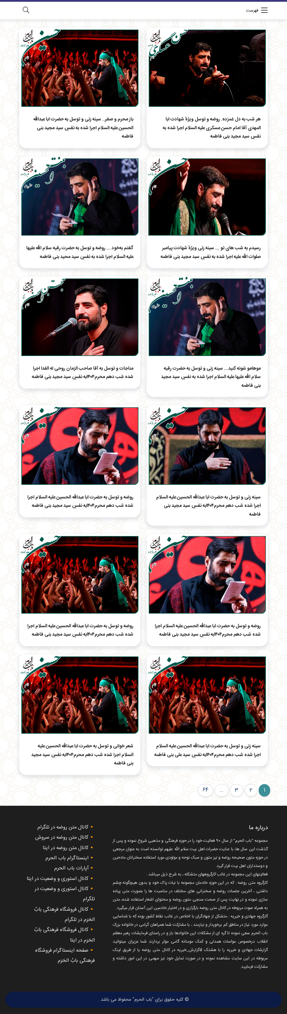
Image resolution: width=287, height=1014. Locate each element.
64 (205, 790)
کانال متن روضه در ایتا (66, 848)
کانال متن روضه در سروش (62, 837)
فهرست (252, 10)
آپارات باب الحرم (71, 868)
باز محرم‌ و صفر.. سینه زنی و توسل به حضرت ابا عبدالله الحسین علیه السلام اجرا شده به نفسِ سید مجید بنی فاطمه (83, 128)
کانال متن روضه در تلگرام (63, 827)
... (221, 790)
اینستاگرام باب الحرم (67, 858)
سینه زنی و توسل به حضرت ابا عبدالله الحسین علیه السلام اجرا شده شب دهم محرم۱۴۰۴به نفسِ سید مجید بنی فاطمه (208, 506)
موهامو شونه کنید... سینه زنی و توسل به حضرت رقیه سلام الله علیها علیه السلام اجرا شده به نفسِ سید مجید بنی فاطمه (211, 377)
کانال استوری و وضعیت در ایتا (58, 879)
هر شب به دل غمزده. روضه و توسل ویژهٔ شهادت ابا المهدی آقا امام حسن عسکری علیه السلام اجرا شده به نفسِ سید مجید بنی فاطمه (212, 128)
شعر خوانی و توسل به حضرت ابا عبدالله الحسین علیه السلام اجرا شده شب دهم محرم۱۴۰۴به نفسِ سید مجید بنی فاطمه (82, 754)
